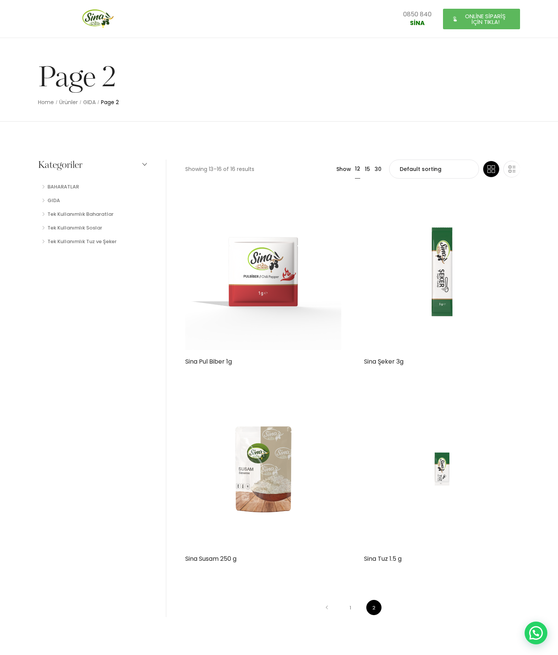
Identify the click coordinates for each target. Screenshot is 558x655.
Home (46, 102)
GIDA (89, 102)
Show (343, 169)
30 (378, 169)
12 (357, 168)
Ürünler (68, 102)
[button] (481, 19)
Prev (326, 607)
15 (367, 169)
